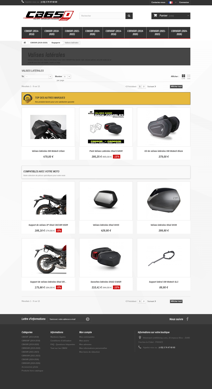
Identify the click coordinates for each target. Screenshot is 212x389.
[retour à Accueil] (24, 43)
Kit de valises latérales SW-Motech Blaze (164, 151)
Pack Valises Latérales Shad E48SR (106, 151)
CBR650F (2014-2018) (114, 32)
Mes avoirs (84, 341)
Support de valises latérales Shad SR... (48, 281)
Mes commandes (86, 337)
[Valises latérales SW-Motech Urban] (48, 127)
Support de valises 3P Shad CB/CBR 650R (48, 224)
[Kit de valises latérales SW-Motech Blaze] (163, 127)
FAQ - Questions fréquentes (62, 344)
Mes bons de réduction (89, 352)
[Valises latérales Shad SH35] (106, 201)
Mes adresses (85, 344)
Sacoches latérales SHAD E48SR (106, 281)
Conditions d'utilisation (60, 341)
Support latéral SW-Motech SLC (163, 281)
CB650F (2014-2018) (31, 32)
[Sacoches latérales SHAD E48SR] (106, 258)
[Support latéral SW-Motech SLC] (163, 258)
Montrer (58, 76)
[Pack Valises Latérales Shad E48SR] (106, 127)
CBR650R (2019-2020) (135, 32)
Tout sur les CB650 (58, 348)
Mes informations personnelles (93, 348)
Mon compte (85, 332)
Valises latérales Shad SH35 (106, 224)
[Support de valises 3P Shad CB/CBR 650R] (48, 201)
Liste (188, 78)
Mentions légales (58, 337)
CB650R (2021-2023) (72, 32)
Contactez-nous (158, 2)
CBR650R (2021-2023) (157, 32)
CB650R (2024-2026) (92, 32)
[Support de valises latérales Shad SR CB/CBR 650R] (48, 258)
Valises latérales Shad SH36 (164, 224)
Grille (183, 78)
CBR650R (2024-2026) (179, 32)
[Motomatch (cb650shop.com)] (48, 15)
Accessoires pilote (30, 367)
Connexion (184, 2)
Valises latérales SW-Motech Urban (48, 151)
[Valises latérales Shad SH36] (163, 201)
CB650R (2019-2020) (51, 32)
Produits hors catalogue (32, 371)
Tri (23, 76)
